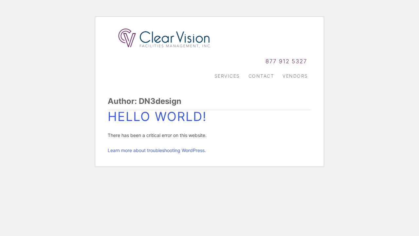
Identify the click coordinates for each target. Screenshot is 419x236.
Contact (261, 76)
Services (227, 76)
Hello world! (157, 116)
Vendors (295, 76)
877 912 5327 (286, 61)
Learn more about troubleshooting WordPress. (157, 150)
